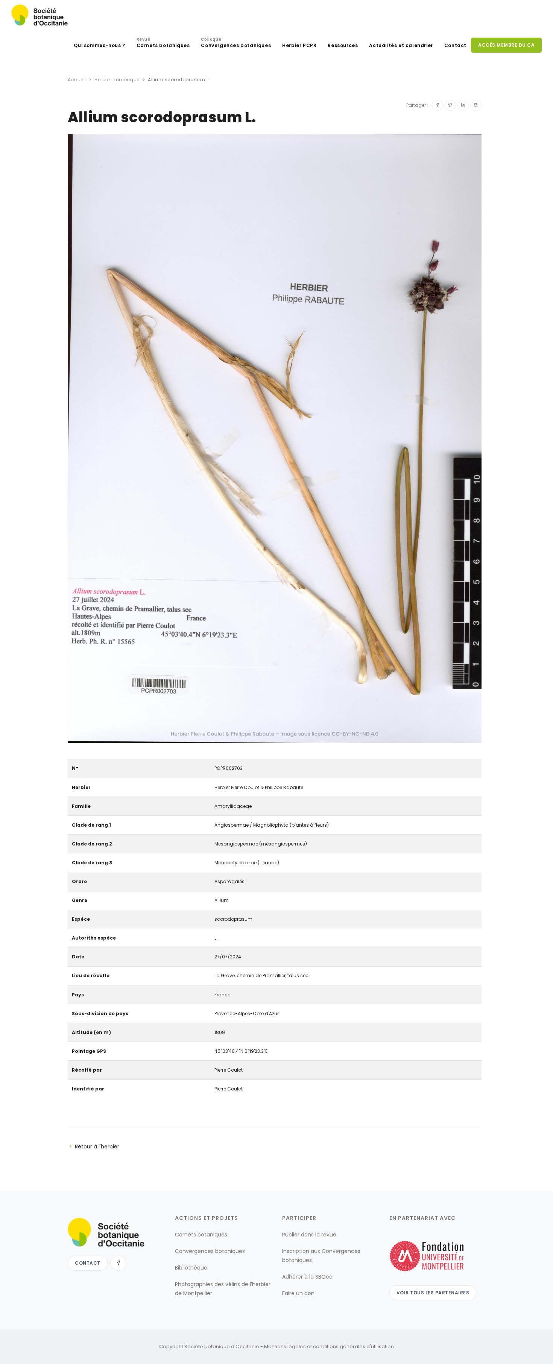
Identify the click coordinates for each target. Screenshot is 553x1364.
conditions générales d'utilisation (353, 1346)
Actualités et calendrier (401, 45)
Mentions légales (285, 1346)
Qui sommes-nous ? (99, 45)
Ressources (343, 45)
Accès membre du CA (506, 45)
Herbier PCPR (299, 45)
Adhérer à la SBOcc (307, 1276)
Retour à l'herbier (97, 1146)
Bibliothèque (191, 1267)
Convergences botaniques (236, 43)
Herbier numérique (117, 79)
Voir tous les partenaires (433, 1292)
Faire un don (298, 1293)
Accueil (77, 79)
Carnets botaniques (163, 43)
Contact (455, 45)
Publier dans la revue (309, 1234)
